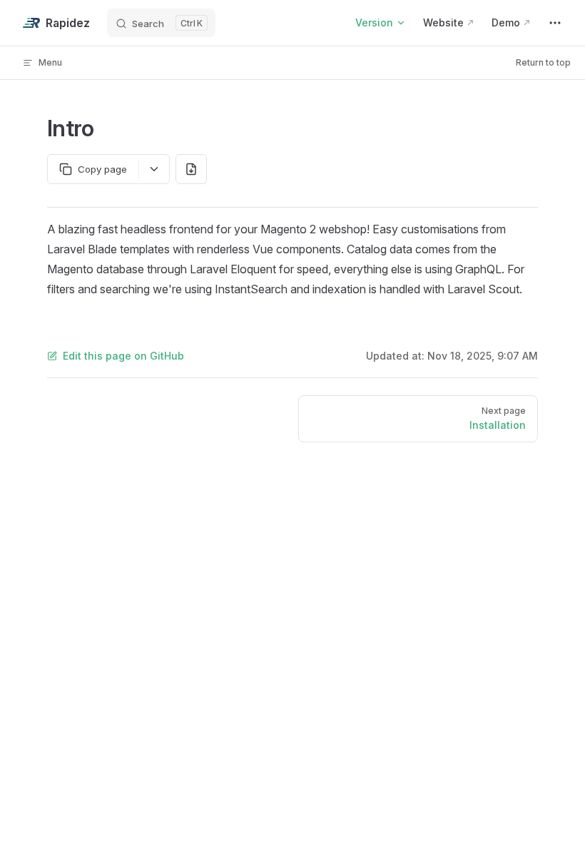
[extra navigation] (555, 23)
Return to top (543, 62)
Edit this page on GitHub (123, 356)
